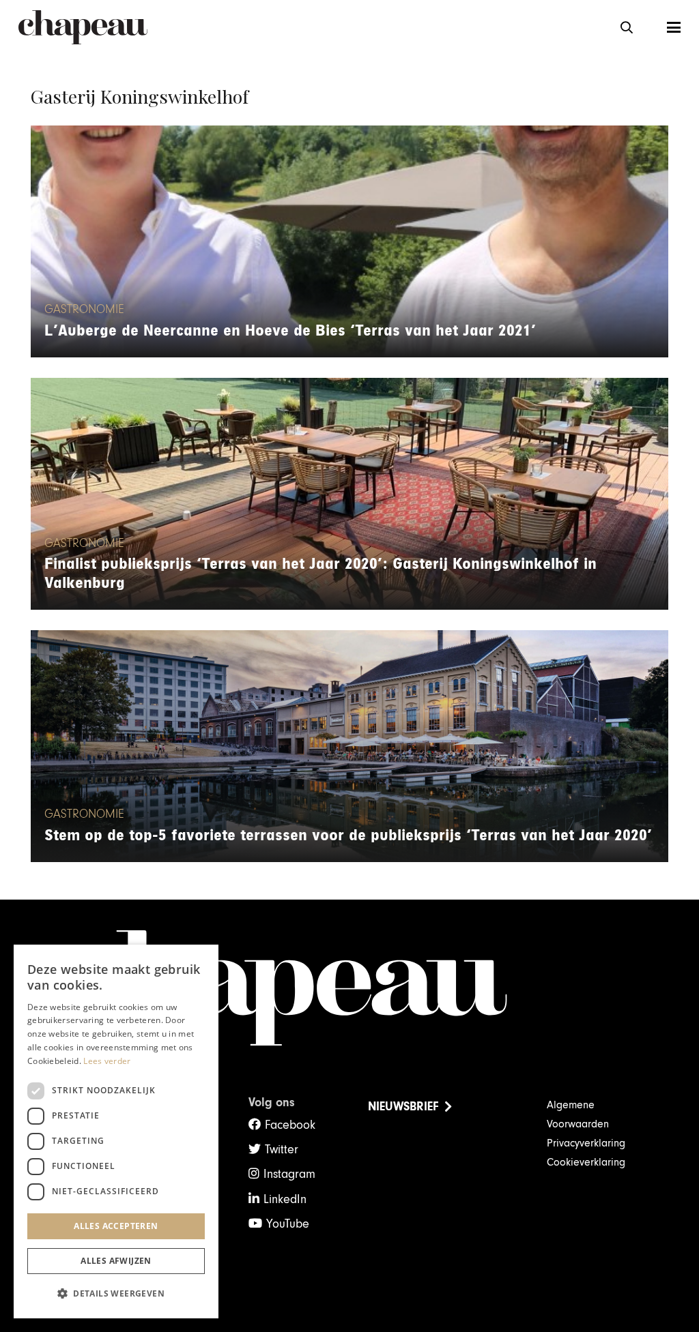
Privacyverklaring (586, 1143)
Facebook (290, 1125)
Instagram (289, 1174)
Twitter (281, 1149)
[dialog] (116, 1131)
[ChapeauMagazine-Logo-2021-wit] (349, 988)
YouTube (287, 1224)
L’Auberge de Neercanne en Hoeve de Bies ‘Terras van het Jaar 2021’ (290, 331)
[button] (626, 27)
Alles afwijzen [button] (116, 1261)
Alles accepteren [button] (116, 1226)
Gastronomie (84, 309)
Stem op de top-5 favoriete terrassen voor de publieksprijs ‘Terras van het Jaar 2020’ (348, 835)
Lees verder (106, 1061)
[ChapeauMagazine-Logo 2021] (82, 27)
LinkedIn (284, 1199)
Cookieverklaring (586, 1162)
